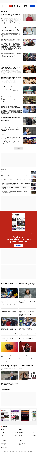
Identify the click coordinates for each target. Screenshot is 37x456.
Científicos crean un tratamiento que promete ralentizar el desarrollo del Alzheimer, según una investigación (9, 333)
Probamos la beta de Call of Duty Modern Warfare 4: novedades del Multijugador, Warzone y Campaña (8, 360)
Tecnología (3, 337)
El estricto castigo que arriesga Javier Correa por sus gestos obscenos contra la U (27, 329)
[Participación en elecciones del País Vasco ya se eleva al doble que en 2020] (29, 80)
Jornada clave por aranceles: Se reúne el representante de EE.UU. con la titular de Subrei (27, 285)
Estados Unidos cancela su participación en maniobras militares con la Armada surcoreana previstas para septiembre (9, 388)
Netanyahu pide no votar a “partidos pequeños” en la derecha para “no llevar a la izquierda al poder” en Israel (9, 367)
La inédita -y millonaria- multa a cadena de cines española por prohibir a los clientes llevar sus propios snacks (10, 139)
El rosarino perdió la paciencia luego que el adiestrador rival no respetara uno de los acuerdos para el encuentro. (11, 133)
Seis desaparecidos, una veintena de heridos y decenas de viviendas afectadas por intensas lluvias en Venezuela (15, 192)
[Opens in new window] (25, 421)
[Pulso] (15, 421)
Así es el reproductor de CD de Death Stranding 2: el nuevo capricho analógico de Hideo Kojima (9, 355)
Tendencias (3, 310)
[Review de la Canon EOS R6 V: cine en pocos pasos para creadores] (9, 347)
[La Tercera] (5, 421)
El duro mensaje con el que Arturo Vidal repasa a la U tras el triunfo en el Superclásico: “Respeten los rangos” (27, 313)
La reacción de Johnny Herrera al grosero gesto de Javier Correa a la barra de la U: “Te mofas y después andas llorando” (27, 333)
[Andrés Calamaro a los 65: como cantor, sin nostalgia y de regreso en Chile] (27, 347)
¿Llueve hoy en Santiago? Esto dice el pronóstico (9, 312)
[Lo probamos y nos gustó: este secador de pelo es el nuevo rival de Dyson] (27, 375)
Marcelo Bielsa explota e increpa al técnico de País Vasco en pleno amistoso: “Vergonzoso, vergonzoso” (11, 129)
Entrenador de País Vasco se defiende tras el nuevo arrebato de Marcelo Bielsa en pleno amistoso (10, 107)
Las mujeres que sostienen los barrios (26, 382)
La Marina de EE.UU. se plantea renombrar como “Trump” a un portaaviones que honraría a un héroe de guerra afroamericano (9, 383)
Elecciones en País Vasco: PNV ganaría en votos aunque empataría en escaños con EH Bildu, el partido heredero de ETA (10, 67)
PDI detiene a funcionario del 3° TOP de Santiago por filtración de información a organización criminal (14, 172)
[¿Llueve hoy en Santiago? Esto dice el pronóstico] (9, 321)
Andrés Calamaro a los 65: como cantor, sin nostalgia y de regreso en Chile (27, 340)
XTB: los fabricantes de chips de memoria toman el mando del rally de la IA (26, 305)
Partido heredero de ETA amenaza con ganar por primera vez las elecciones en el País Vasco (11, 87)
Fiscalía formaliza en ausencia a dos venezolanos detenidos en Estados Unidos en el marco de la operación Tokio (9, 285)
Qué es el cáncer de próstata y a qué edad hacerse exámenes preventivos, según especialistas (15, 176)
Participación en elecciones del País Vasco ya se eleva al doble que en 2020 (11, 78)
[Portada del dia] (18, 230)
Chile (2, 281)
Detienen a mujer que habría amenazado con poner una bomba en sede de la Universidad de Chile (9, 301)
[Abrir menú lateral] (2, 6)
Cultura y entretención (23, 337)
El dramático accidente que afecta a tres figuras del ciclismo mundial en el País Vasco (11, 97)
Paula (20, 364)
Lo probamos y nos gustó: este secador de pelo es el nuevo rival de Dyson (27, 367)
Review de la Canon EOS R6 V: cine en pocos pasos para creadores (9, 339)
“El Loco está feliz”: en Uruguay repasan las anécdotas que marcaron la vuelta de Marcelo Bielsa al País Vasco (11, 119)
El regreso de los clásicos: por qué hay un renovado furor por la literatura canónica (26, 359)
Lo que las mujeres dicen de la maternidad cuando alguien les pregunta (26, 387)
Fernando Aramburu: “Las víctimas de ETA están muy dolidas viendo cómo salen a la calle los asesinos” (11, 16)
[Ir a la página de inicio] (18, 6)
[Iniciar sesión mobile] (35, 6)
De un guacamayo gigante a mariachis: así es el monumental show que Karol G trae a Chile (27, 354)
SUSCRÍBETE (18, 245)
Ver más (18, 148)
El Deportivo (21, 310)
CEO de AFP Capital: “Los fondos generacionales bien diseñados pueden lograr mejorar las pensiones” (27, 301)
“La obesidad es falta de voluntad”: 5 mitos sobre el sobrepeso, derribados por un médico (9, 329)
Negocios (21, 281)
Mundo (2, 364)
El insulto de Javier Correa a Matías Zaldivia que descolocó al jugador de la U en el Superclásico (15, 188)
